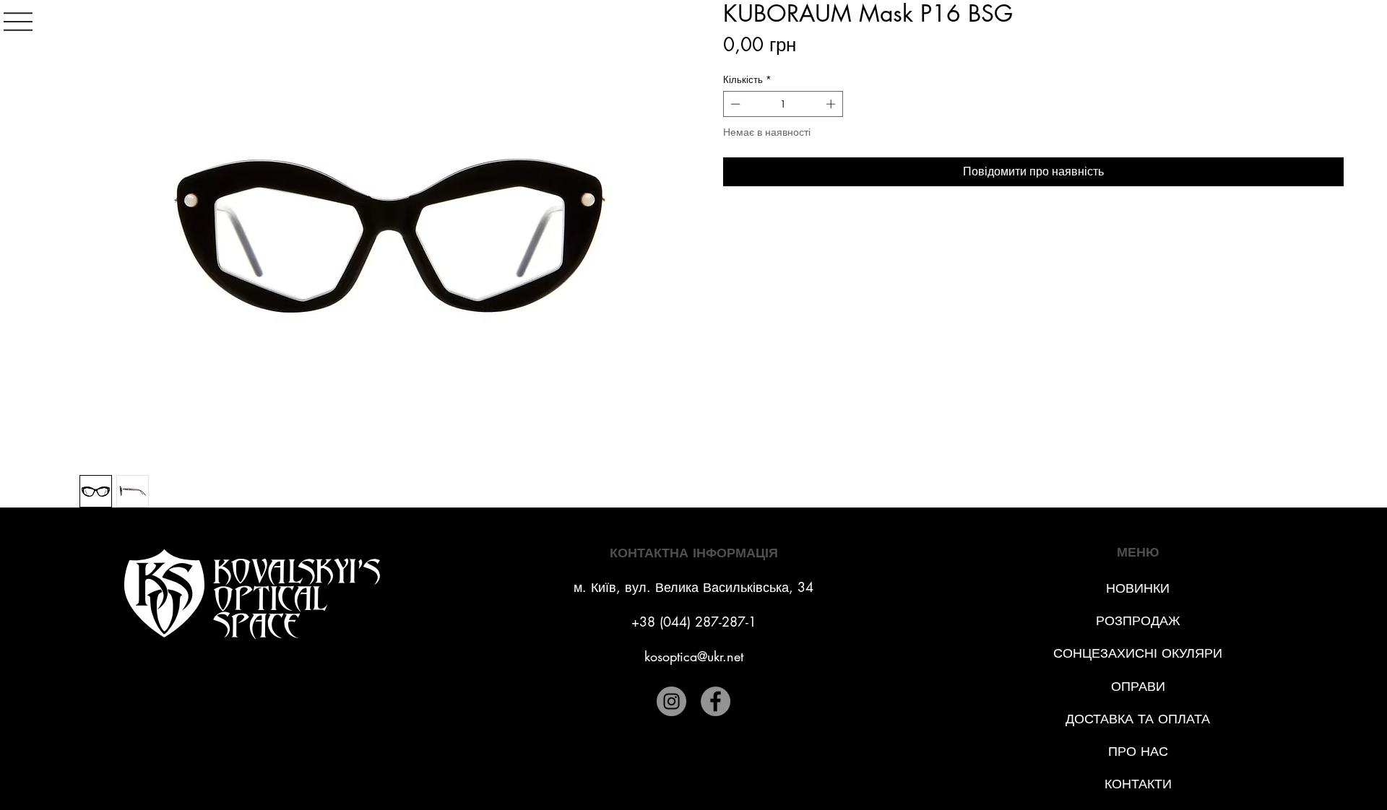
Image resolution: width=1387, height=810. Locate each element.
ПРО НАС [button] (1138, 750)
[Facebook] (715, 701)
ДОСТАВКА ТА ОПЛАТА (1138, 718)
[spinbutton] (783, 104)
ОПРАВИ (1138, 685)
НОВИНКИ (1138, 587)
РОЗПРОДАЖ (1138, 620)
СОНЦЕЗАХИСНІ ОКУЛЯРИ (1137, 652)
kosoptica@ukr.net (693, 656)
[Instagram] (671, 701)
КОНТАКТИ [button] (1138, 783)
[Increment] (832, 104)
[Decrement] (734, 104)
